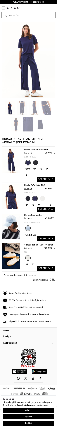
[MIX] (28, 258)
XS (34, 169)
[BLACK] (27, 198)
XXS (27, 169)
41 (33, 264)
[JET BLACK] (35, 162)
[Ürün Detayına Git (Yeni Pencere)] (11, 161)
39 (27, 264)
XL (51, 205)
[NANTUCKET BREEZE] (28, 228)
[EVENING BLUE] (28, 162)
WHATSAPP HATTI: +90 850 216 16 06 (28, 2)
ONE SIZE (30, 235)
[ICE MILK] (42, 198)
